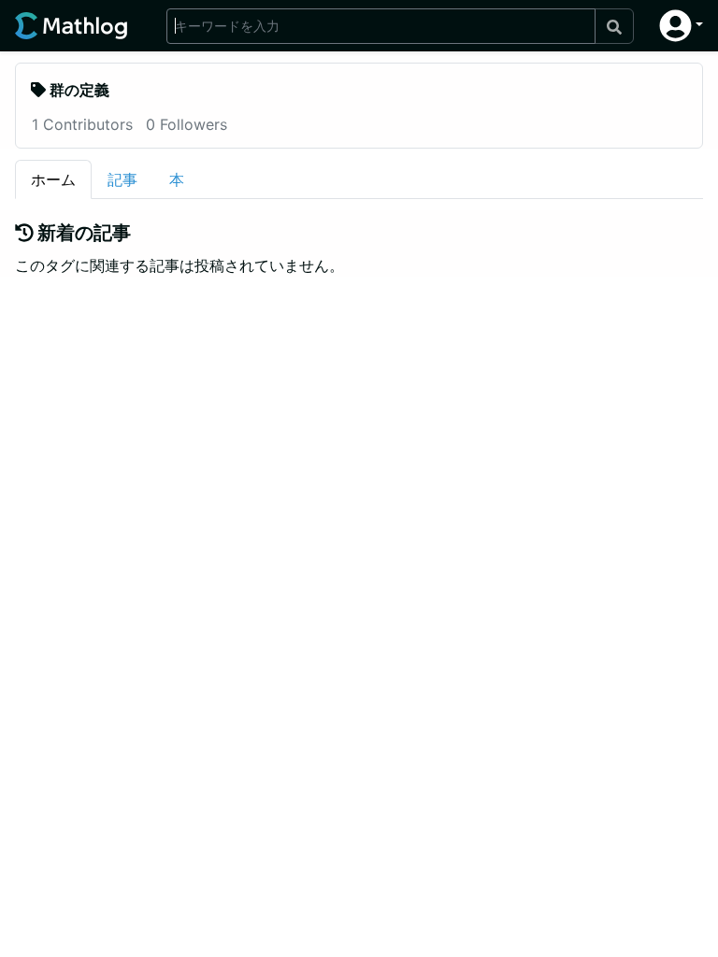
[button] (681, 25)
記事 (122, 179)
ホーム (53, 179)
